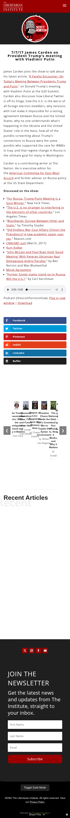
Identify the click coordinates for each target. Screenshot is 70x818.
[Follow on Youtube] (45, 650)
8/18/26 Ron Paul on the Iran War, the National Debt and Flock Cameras (35, 600)
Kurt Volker (14, 248)
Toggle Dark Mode (35, 787)
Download (25, 303)
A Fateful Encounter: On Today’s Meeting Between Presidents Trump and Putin (35, 81)
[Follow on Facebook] (38, 650)
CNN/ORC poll (16, 243)
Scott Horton (29, 534)
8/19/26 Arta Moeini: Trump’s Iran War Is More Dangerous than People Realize (35, 525)
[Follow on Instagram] (31, 650)
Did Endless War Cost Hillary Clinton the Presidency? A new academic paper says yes (35, 234)
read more (35, 540)
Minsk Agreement (18, 270)
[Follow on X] (25, 650)
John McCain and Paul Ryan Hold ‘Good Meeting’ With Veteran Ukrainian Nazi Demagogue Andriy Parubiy (34, 256)
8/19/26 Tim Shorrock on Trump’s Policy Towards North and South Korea (35, 562)
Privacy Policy (37, 802)
